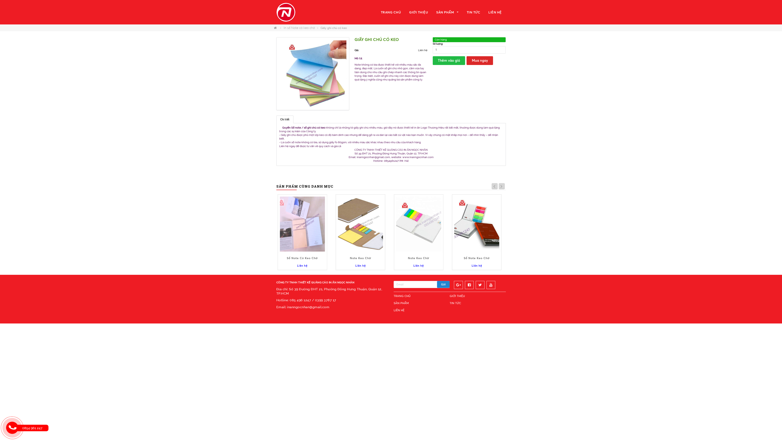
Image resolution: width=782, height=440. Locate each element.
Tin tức (473, 12)
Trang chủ (391, 12)
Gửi (443, 284)
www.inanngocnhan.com (418, 157)
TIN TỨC (455, 303)
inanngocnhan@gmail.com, (374, 157)
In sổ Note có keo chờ (299, 28)
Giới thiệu (457, 296)
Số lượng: (438, 43)
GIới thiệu (418, 12)
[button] (342, 44)
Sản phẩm (445, 12)
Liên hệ (495, 12)
